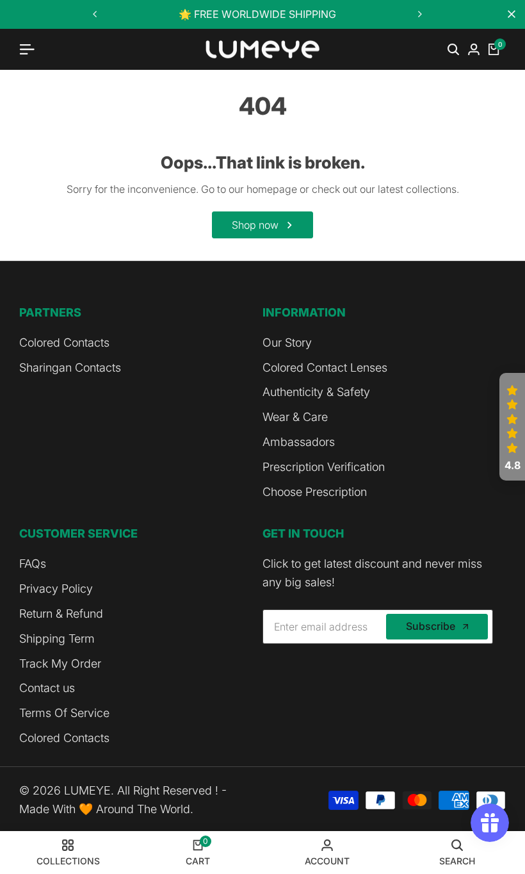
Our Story (287, 342)
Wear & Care (295, 417)
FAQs (32, 563)
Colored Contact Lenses (324, 367)
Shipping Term (57, 638)
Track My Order (60, 663)
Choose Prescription (314, 492)
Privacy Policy (56, 588)
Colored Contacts (64, 342)
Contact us (47, 688)
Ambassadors (298, 442)
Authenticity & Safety (316, 392)
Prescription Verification (323, 467)
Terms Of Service (64, 713)
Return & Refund (61, 613)
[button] (512, 427)
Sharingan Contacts (70, 367)
